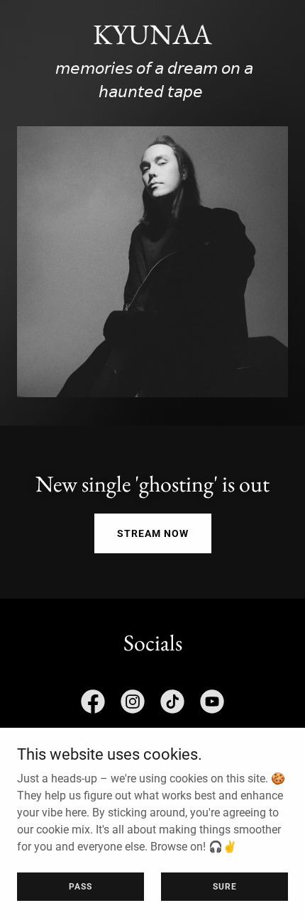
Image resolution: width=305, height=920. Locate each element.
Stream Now (153, 533)
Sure (225, 886)
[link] (93, 704)
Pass (80, 886)
